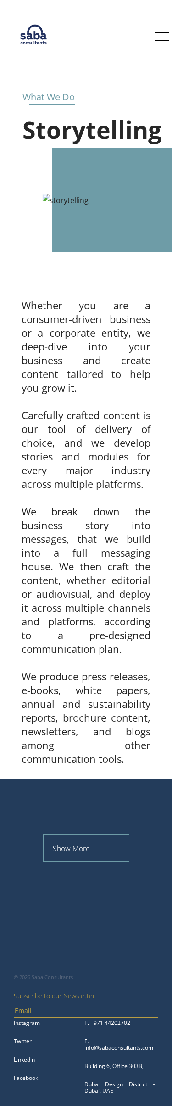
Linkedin (24, 1059)
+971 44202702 (110, 1023)
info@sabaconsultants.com (118, 1047)
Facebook (26, 1078)
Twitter (23, 1041)
